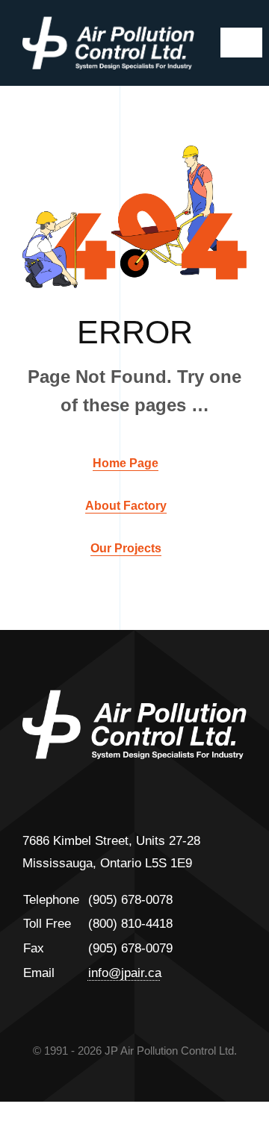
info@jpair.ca (124, 973)
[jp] (108, 23)
